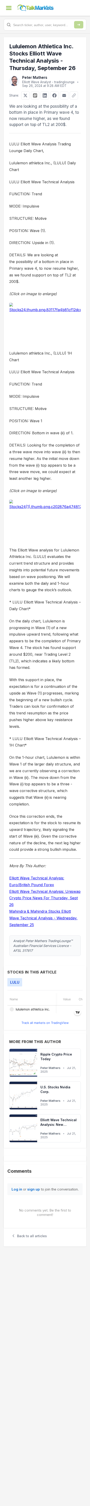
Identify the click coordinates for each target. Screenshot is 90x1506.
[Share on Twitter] (25, 95)
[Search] (78, 24)
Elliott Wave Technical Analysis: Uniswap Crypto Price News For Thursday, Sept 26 (45, 898)
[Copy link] (74, 95)
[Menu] (9, 8)
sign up (33, 1189)
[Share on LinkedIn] (45, 95)
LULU (14, 982)
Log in (17, 1189)
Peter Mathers (34, 77)
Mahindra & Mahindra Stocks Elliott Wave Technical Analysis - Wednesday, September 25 (43, 918)
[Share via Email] (64, 95)
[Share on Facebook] (54, 95)
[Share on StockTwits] (35, 95)
